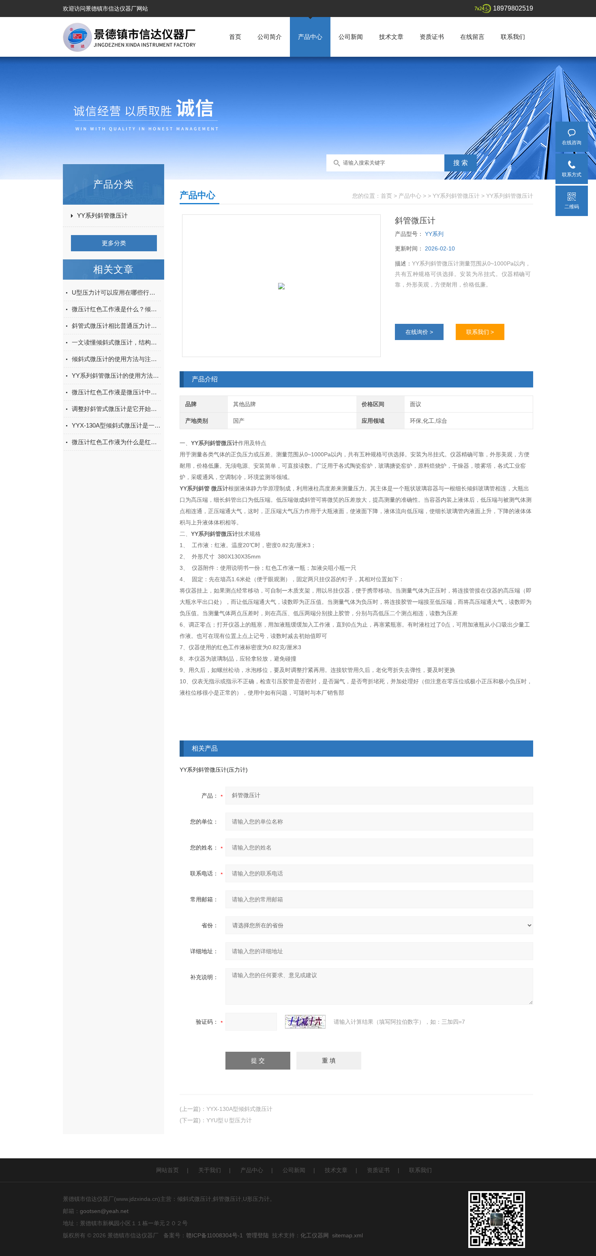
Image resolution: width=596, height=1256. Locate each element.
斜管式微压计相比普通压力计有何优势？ (116, 325)
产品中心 (310, 36)
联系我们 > (480, 332)
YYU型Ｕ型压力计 (229, 1120)
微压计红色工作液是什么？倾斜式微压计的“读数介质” (116, 309)
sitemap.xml (347, 1235)
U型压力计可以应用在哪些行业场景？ (116, 292)
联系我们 (513, 36)
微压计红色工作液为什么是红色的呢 (116, 442)
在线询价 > (419, 332)
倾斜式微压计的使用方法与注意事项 (116, 358)
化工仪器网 (314, 1235)
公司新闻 (351, 36)
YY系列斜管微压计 (102, 215)
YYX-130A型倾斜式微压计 (239, 1109)
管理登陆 (257, 1235)
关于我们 (209, 1170)
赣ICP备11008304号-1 (214, 1235)
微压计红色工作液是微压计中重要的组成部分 (116, 392)
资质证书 (432, 36)
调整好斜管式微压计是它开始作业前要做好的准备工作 (116, 408)
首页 (235, 36)
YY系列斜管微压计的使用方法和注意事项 (116, 375)
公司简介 (269, 36)
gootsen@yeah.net (104, 1211)
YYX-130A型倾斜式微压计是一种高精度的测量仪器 (116, 425)
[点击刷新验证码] (305, 1022)
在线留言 (472, 36)
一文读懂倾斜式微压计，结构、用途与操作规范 (116, 342)
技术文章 (391, 36)
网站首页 (167, 1170)
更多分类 (114, 243)
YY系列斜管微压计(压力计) (214, 769)
